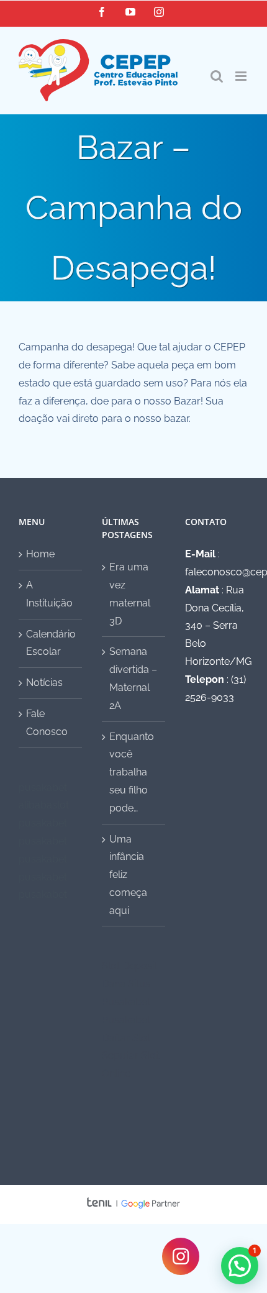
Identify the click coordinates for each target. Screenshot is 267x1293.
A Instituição (49, 594)
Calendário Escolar (51, 643)
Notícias (44, 682)
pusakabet (43, 787)
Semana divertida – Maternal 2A (133, 678)
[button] (239, 1265)
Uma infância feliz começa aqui (128, 874)
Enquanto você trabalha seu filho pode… (131, 772)
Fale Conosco (47, 723)
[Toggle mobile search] (216, 76)
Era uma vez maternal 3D (129, 593)
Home (40, 554)
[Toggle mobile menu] (241, 76)
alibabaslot (44, 805)
